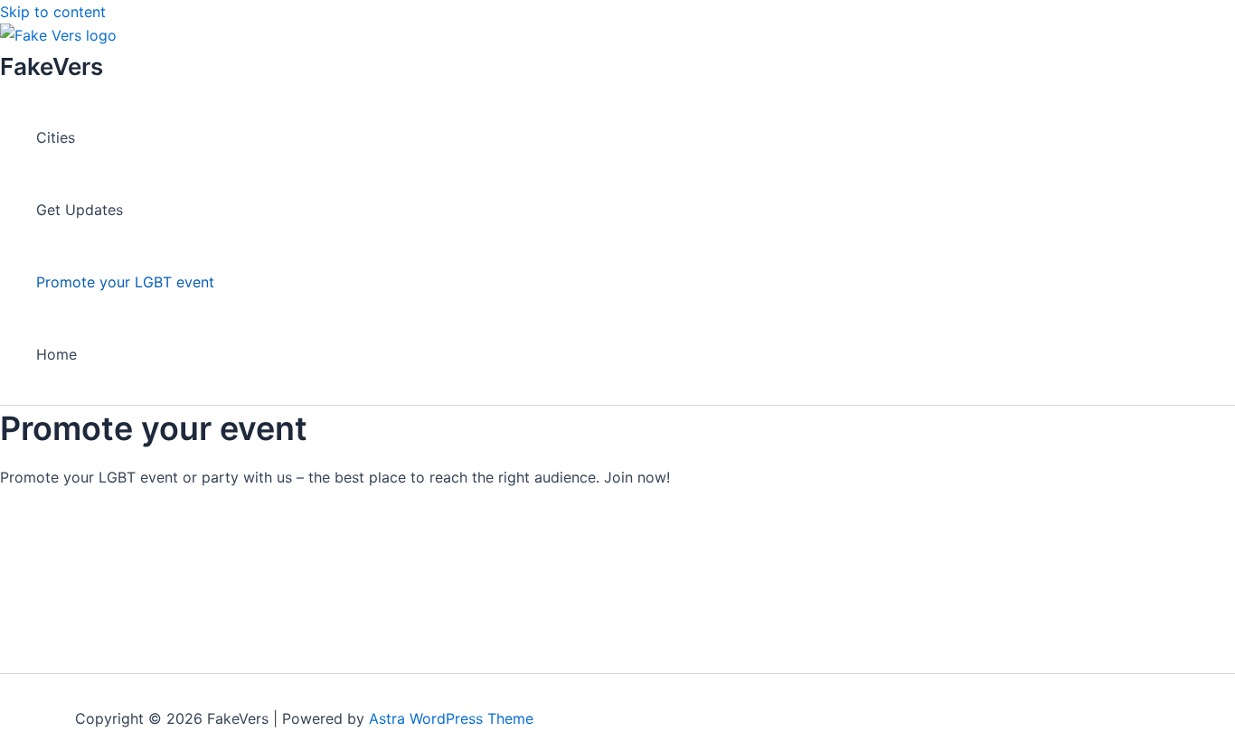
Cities (55, 137)
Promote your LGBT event (125, 282)
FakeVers (51, 66)
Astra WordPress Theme (451, 718)
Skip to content (53, 12)
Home (56, 354)
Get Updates (79, 210)
